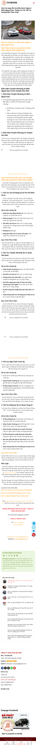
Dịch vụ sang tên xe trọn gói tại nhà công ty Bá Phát (20, 592)
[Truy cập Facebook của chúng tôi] (15, 722)
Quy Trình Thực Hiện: (9, 453)
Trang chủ (4, 674)
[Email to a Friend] (12, 555)
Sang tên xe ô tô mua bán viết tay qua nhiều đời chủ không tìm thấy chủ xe (20, 625)
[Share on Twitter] (9, 555)
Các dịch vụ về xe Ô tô (7, 677)
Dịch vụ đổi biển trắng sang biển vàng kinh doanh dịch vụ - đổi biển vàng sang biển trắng (20, 637)
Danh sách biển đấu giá (8, 680)
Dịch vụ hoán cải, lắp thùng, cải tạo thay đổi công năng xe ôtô (20, 614)
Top (31, 744)
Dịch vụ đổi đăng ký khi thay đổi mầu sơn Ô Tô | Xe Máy (20, 608)
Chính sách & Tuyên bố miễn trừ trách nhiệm (18, 741)
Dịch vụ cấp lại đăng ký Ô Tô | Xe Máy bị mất (20, 602)
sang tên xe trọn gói (10, 472)
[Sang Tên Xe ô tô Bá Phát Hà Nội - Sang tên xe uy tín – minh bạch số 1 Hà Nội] (15, 3)
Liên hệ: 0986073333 (7, 682)
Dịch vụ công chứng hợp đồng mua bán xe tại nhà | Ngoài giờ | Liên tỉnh (20, 630)
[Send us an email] (8, 668)
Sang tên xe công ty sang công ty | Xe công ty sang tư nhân (20, 586)
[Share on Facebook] (6, 555)
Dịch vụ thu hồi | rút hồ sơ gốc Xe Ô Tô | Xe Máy (20, 597)
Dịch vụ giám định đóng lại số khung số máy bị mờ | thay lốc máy (20, 619)
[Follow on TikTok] (5, 668)
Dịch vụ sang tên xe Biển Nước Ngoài (18, 358)
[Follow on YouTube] (14, 668)
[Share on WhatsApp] (4, 555)
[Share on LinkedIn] (17, 555)
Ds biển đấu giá (21, 744)
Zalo (28, 744)
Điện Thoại (7, 744)
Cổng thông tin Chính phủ (13, 501)
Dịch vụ (13, 744)
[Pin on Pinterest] (14, 555)
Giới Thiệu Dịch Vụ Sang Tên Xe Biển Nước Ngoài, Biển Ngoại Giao (16, 49)
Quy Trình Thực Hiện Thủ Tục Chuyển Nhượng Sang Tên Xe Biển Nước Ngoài (17, 179)
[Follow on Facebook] (2, 668)
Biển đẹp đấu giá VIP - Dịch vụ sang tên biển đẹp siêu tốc (20, 581)
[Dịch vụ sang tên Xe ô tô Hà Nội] (18, 30)
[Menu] (34, 3)
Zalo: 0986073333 (6, 685)
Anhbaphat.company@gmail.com (18, 537)
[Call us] (11, 668)
